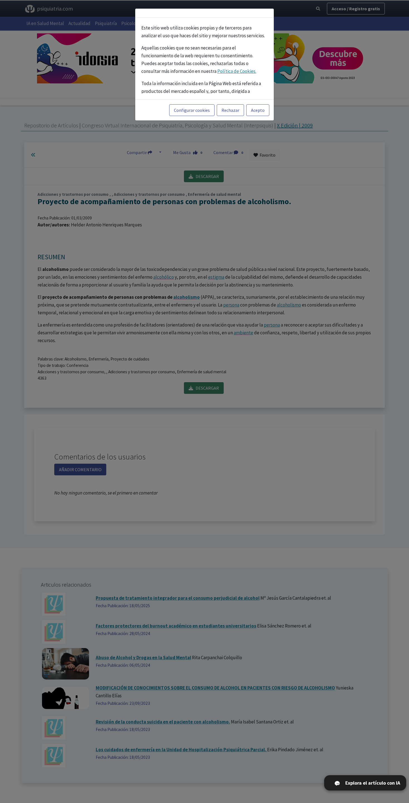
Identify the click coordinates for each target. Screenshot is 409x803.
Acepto (258, 110)
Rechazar (230, 110)
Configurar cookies (192, 110)
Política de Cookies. (236, 71)
